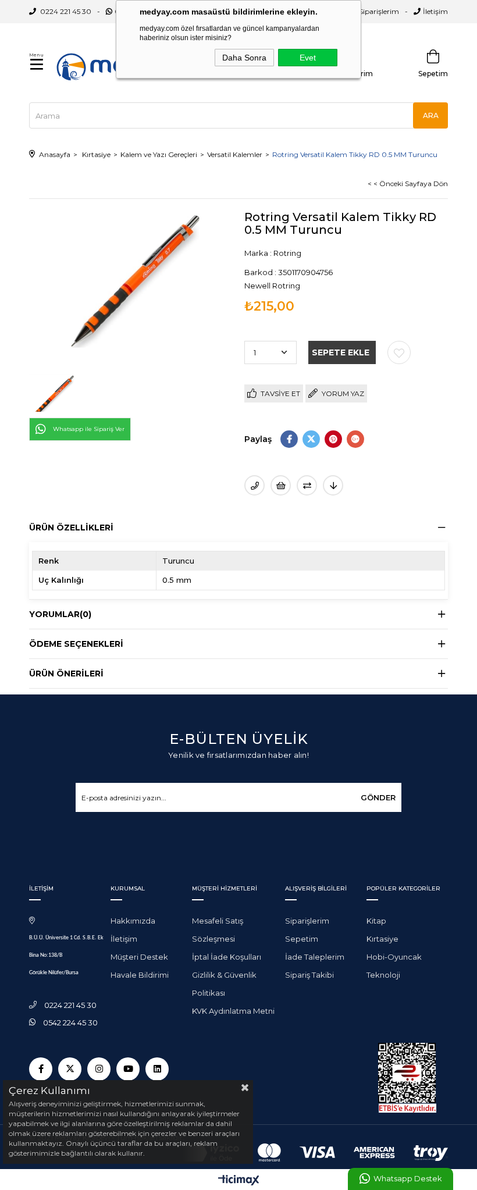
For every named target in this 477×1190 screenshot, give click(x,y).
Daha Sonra (244, 57)
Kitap (376, 920)
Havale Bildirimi (140, 974)
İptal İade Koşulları (226, 956)
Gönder (378, 797)
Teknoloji (383, 974)
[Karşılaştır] (307, 485)
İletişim (435, 11)
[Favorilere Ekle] (399, 352)
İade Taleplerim (314, 956)
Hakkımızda (133, 920)
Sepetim (301, 938)
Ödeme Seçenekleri (76, 644)
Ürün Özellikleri (71, 527)
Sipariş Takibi (309, 974)
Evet (308, 57)
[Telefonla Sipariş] (254, 485)
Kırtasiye (382, 938)
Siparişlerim (379, 11)
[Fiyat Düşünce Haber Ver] (333, 485)
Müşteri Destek (139, 956)
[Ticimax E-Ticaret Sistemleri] (238, 1181)
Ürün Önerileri (66, 673)
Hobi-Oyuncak (394, 956)
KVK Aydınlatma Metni (233, 1011)
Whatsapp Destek (407, 1178)
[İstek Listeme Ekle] (280, 485)
